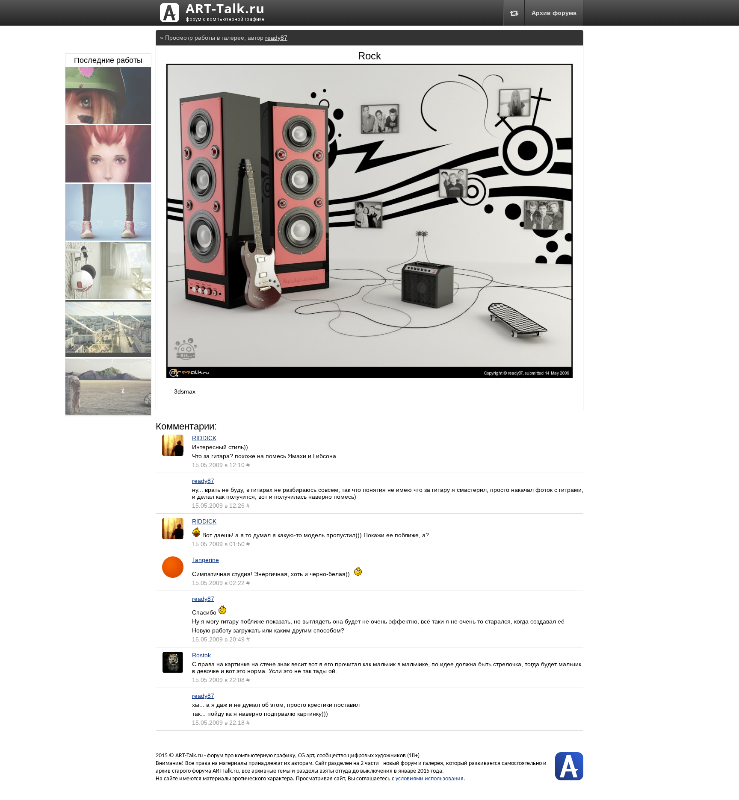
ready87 (276, 37)
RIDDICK (204, 438)
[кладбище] (108, 413)
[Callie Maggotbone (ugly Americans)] (108, 180)
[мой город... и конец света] (108, 355)
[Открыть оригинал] (369, 376)
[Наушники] (108, 296)
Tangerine (205, 559)
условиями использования (430, 779)
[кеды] (108, 238)
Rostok (201, 655)
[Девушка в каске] (108, 121)
